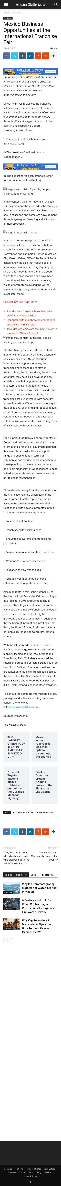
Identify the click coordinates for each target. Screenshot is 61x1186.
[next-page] (11, 940)
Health (47, 1172)
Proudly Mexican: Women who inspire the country (44, 856)
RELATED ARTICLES (16, 875)
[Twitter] (14, 55)
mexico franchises (45, 812)
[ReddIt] (45, 55)
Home (6, 12)
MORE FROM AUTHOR (42, 875)
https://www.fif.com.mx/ (24, 707)
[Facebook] (6, 55)
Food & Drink (30, 1175)
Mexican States (34, 1168)
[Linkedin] (30, 55)
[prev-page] (5, 940)
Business (16, 12)
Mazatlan (8, 1168)
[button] (5, 4)
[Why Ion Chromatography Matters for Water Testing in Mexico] (11, 888)
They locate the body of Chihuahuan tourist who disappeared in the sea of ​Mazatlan (16, 858)
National (20, 1168)
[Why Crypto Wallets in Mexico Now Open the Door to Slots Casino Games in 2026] (11, 924)
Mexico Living (34, 1172)
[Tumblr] (22, 55)
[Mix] (38, 55)
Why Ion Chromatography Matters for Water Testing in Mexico (39, 887)
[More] (53, 55)
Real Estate (49, 1168)
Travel (22, 1172)
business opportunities (23, 812)
